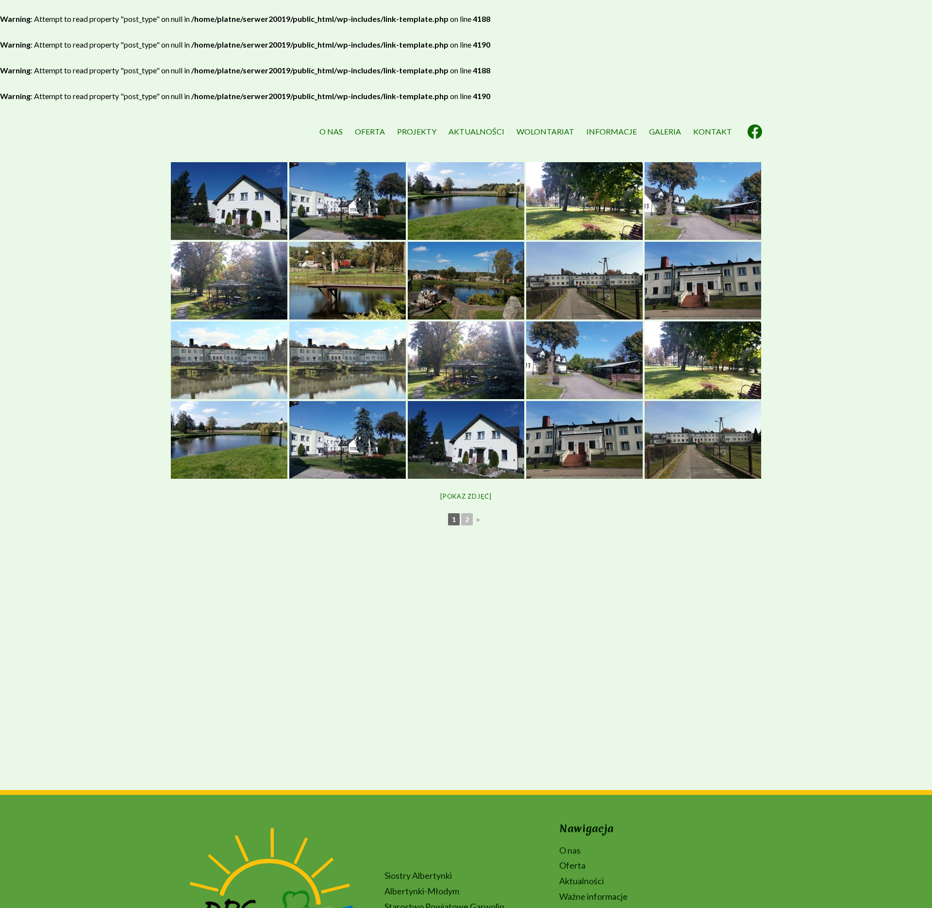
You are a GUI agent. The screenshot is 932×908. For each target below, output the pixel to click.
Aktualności (476, 131)
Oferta (370, 131)
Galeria (665, 131)
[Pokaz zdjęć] (466, 496)
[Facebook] (755, 131)
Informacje (611, 131)
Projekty (416, 131)
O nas (331, 131)
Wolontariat (545, 131)
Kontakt (712, 131)
